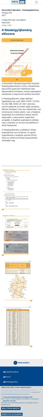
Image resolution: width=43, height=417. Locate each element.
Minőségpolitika (11, 382)
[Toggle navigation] (36, 2)
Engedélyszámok (12, 372)
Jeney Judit (6, 25)
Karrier (8, 377)
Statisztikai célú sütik (9, 401)
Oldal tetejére (23, 362)
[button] (17, 60)
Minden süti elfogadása (12, 414)
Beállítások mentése (11, 408)
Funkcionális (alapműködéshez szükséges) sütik (17, 397)
